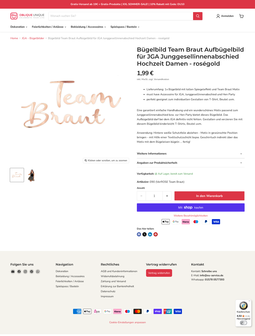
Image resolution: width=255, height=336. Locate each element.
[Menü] (249, 302)
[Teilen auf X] (144, 234)
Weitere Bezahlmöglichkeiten (191, 215)
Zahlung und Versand (113, 281)
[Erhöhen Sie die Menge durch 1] (167, 196)
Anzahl (141, 188)
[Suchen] (197, 16)
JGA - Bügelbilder (33, 38)
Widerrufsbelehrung (112, 276)
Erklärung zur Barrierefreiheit (117, 286)
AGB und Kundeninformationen (119, 271)
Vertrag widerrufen (159, 273)
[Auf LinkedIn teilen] (150, 234)
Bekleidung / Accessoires (87, 27)
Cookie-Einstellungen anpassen (127, 322)
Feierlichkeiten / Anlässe (48, 27)
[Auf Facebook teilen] (139, 234)
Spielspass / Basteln (123, 27)
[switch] (243, 323)
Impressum (107, 296)
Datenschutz (108, 291)
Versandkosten (161, 79)
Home (14, 38)
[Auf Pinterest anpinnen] (156, 234)
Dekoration (17, 27)
